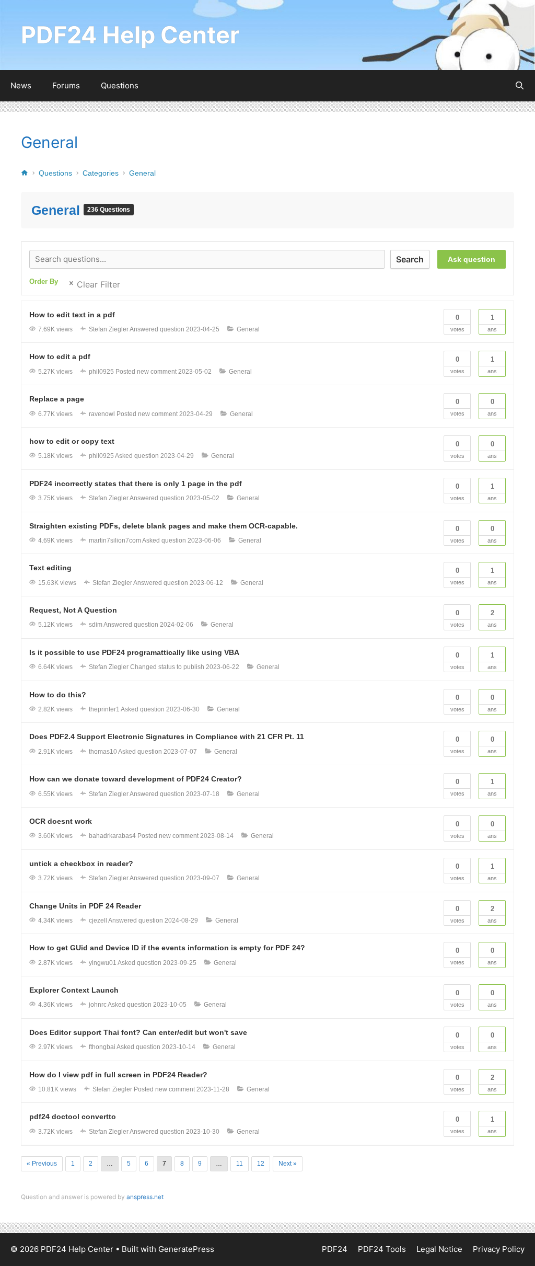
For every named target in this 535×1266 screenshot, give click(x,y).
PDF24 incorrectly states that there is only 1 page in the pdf (135, 483)
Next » (287, 1163)
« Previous (42, 1163)
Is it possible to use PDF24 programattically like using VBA (134, 652)
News (20, 85)
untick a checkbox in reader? (81, 863)
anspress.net (145, 1197)
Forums (66, 85)
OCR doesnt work (60, 821)
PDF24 (334, 1249)
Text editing (50, 567)
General (49, 142)
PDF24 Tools (382, 1249)
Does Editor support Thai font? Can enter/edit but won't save (138, 1032)
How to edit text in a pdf (72, 314)
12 (260, 1163)
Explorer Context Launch (74, 990)
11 (239, 1163)
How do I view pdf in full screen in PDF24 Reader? (118, 1075)
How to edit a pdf (59, 356)
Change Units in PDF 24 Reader (85, 906)
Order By (43, 281)
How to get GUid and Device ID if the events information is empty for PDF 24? (167, 947)
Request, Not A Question (73, 610)
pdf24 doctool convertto (72, 1116)
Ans (492, 323)
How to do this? (57, 694)
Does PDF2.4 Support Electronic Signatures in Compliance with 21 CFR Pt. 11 (166, 736)
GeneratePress (186, 1249)
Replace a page (56, 399)
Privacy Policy (499, 1249)
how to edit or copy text (71, 441)
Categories (101, 173)
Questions (119, 85)
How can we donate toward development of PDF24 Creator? (135, 779)
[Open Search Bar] (519, 85)
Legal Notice (439, 1249)
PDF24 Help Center (130, 34)
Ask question (471, 259)
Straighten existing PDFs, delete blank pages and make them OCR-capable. (163, 526)
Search (410, 259)
